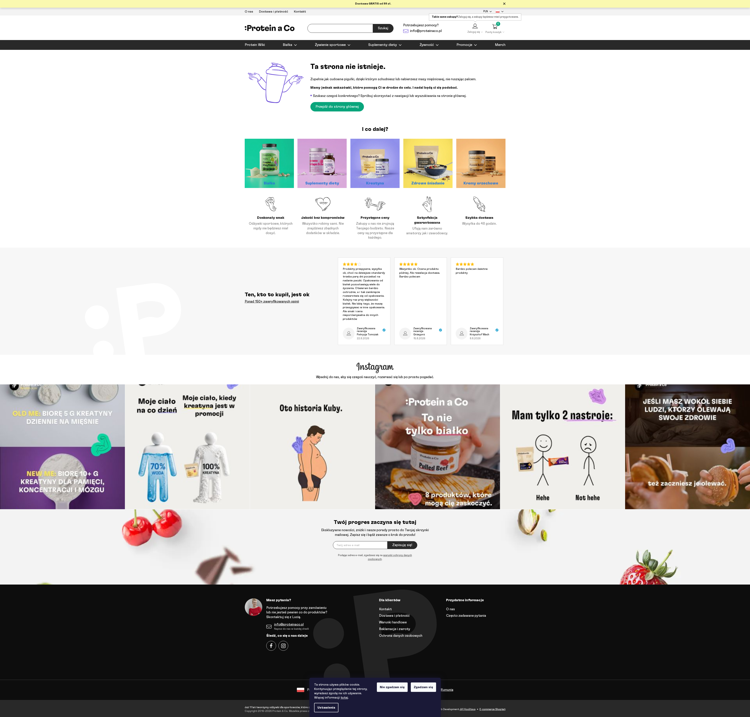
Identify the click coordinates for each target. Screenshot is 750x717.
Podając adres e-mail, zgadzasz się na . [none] (375, 557)
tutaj (344, 697)
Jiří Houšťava (467, 709)
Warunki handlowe (393, 622)
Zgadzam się (423, 687)
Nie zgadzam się (392, 687)
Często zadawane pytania (466, 615)
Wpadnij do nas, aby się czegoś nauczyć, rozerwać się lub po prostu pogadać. (375, 377)
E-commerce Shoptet (492, 709)
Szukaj (383, 28)
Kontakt (300, 11)
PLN (485, 11)
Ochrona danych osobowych (400, 635)
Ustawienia (326, 707)
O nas (249, 11)
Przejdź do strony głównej (337, 107)
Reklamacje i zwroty (394, 629)
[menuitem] (255, 45)
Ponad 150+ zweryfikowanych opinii (272, 301)
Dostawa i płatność (273, 11)
